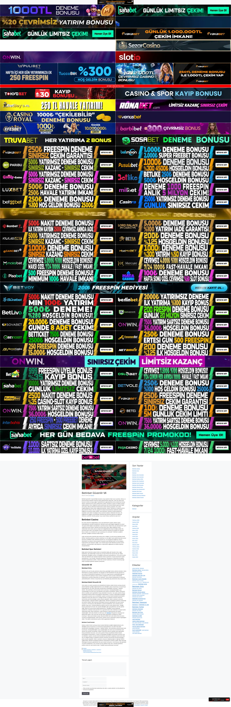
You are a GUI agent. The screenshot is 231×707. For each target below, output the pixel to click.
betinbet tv (94, 649)
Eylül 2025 (134, 526)
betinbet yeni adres (136, 610)
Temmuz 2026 (135, 520)
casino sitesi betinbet (138, 621)
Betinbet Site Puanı (137, 491)
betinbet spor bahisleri (137, 600)
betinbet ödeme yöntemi (138, 614)
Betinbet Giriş (135, 470)
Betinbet (85, 648)
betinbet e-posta (135, 584)
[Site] (57, 152)
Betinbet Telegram (139, 602)
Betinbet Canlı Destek (139, 579)
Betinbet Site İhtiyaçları (137, 485)
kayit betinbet (136, 630)
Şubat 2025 (135, 532)
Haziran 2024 (135, 548)
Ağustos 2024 (135, 544)
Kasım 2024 (135, 538)
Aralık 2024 (135, 536)
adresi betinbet (135, 568)
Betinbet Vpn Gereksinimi (138, 489)
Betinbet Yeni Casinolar (138, 477)
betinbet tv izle (144, 604)
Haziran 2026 (135, 522)
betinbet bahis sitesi (137, 571)
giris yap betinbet (138, 624)
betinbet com (146, 582)
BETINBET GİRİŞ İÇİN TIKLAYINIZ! (115, 86)
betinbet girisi (142, 584)
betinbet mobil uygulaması (138, 595)
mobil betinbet (145, 630)
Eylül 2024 (134, 542)
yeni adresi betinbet (137, 633)
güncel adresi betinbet (138, 626)
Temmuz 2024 (135, 546)
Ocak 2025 (135, 534)
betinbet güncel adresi (138, 592)
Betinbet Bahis (145, 570)
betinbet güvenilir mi (87, 649)
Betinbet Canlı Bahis (137, 577)
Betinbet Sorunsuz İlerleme (138, 495)
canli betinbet (136, 619)
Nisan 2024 (135, 552)
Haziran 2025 (135, 528)
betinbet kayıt (145, 593)
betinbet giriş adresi (137, 588)
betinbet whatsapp (137, 609)
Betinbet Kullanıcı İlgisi (137, 479)
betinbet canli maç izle (138, 575)
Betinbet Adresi (136, 468)
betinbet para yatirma (137, 596)
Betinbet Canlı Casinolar (138, 483)
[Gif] (115, 214)
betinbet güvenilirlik (136, 593)
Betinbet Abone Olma (137, 487)
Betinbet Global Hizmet (138, 497)
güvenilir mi (99, 649)
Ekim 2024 (134, 540)
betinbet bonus (137, 573)
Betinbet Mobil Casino (137, 493)
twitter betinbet (136, 631)
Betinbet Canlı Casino (87, 650)
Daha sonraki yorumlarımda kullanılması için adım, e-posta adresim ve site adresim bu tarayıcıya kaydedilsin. (104, 689)
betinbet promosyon (139, 598)
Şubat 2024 (135, 557)
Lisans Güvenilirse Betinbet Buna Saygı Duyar (92, 652)
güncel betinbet (136, 628)
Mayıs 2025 (135, 530)
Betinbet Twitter (138, 607)
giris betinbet (145, 622)
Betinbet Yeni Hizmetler (138, 475)
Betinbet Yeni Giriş (137, 612)
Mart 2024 (134, 555)
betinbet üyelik (137, 616)
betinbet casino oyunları (138, 580)
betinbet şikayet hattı (137, 617)
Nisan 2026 (135, 524)
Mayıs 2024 (135, 550)
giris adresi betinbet (137, 622)
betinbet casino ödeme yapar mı (137, 582)
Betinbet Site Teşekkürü (138, 481)
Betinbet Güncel (137, 590)
